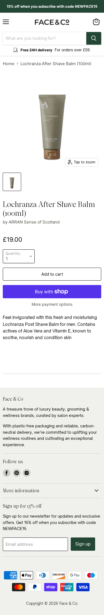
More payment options (52, 304)
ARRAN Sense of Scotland (34, 222)
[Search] (93, 38)
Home (8, 63)
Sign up (83, 544)
